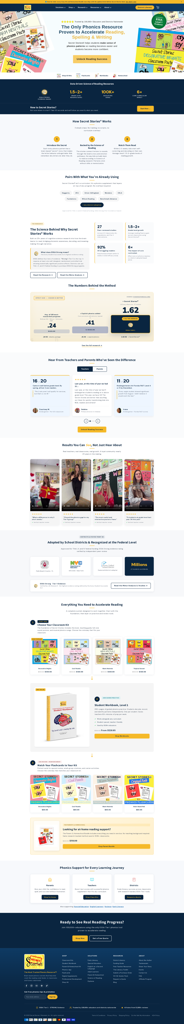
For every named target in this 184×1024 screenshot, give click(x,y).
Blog (115, 982)
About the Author (145, 960)
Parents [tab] (100, 369)
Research (82, 7)
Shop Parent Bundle (106, 846)
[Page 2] (92, 421)
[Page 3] (93, 421)
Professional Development (72, 979)
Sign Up (52, 997)
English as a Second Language (95, 968)
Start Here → (145, 109)
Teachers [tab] (85, 369)
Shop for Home (50, 897)
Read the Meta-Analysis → (72, 275)
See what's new (131, 2)
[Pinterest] (42, 986)
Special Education (81, 907)
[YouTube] (36, 986)
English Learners (97, 907)
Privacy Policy (112, 1015)
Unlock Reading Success (92, 429)
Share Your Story (145, 967)
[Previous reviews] (86, 421)
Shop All (65, 982)
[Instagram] (31, 986)
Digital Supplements (69, 976)
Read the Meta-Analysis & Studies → (131, 586)
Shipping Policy (124, 1015)
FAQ (140, 976)
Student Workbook (69, 963)
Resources (95, 7)
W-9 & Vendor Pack (120, 976)
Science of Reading (95, 978)
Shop (71, 7)
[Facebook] (26, 986)
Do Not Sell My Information (140, 1015)
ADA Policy (156, 1015)
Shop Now (80, 938)
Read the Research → (43, 275)
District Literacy (145, 7)
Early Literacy (118, 907)
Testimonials (143, 963)
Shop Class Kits (92, 897)
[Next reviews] (98, 421)
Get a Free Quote (101, 938)
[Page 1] (90, 421)
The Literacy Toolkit (120, 970)
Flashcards (66, 973)
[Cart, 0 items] (158, 7)
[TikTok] (47, 986)
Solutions (60, 7)
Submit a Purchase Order (122, 973)
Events (141, 970)
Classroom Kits (67, 960)
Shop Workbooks (122, 736)
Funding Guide (118, 963)
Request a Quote (134, 897)
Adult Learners (93, 972)
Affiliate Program (145, 979)
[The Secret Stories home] (27, 7)
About (106, 7)
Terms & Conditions (98, 1015)
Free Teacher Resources (122, 967)
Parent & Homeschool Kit (71, 967)
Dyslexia (108, 907)
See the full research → (92, 345)
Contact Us (143, 973)
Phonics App (66, 970)
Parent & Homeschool (96, 975)
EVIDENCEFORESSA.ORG (141, 297)
